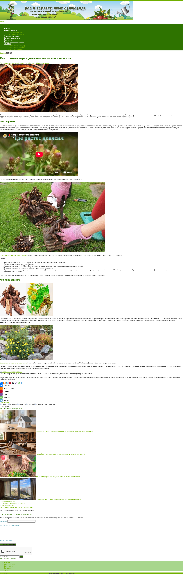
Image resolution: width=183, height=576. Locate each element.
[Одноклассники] (4, 383)
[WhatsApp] (19, 383)
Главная (7, 28)
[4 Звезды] (30, 404)
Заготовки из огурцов (16, 48)
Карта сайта (8, 566)
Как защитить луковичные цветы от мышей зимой (16, 507)
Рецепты (7, 44)
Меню (2, 21)
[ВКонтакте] (1, 383)
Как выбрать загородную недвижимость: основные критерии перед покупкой (64, 431)
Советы (3, 53)
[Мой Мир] (7, 383)
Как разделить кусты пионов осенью (13, 255)
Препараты (8, 40)
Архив (6, 570)
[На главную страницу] (91, 11)
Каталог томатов (10, 30)
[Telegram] (22, 383)
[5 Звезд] (38, 404)
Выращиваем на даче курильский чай (14, 363)
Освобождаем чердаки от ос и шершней (14, 503)
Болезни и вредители (12, 38)
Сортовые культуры (15, 32)
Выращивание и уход (12, 36)
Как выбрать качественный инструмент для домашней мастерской (60, 454)
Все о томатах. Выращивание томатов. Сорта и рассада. (27, 573)
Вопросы (7, 568)
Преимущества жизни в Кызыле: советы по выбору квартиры (58, 499)
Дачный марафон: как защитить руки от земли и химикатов (58, 477)
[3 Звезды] (21, 404)
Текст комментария (7, 541)
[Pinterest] (10, 383)
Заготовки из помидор (16, 46)
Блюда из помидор (15, 49)
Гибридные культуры (16, 34)
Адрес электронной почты (9, 525)
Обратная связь (10, 564)
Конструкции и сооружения (14, 42)
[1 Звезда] (4, 404)
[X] (13, 383)
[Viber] (16, 383)
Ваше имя (3, 521)
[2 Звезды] (12, 404)
